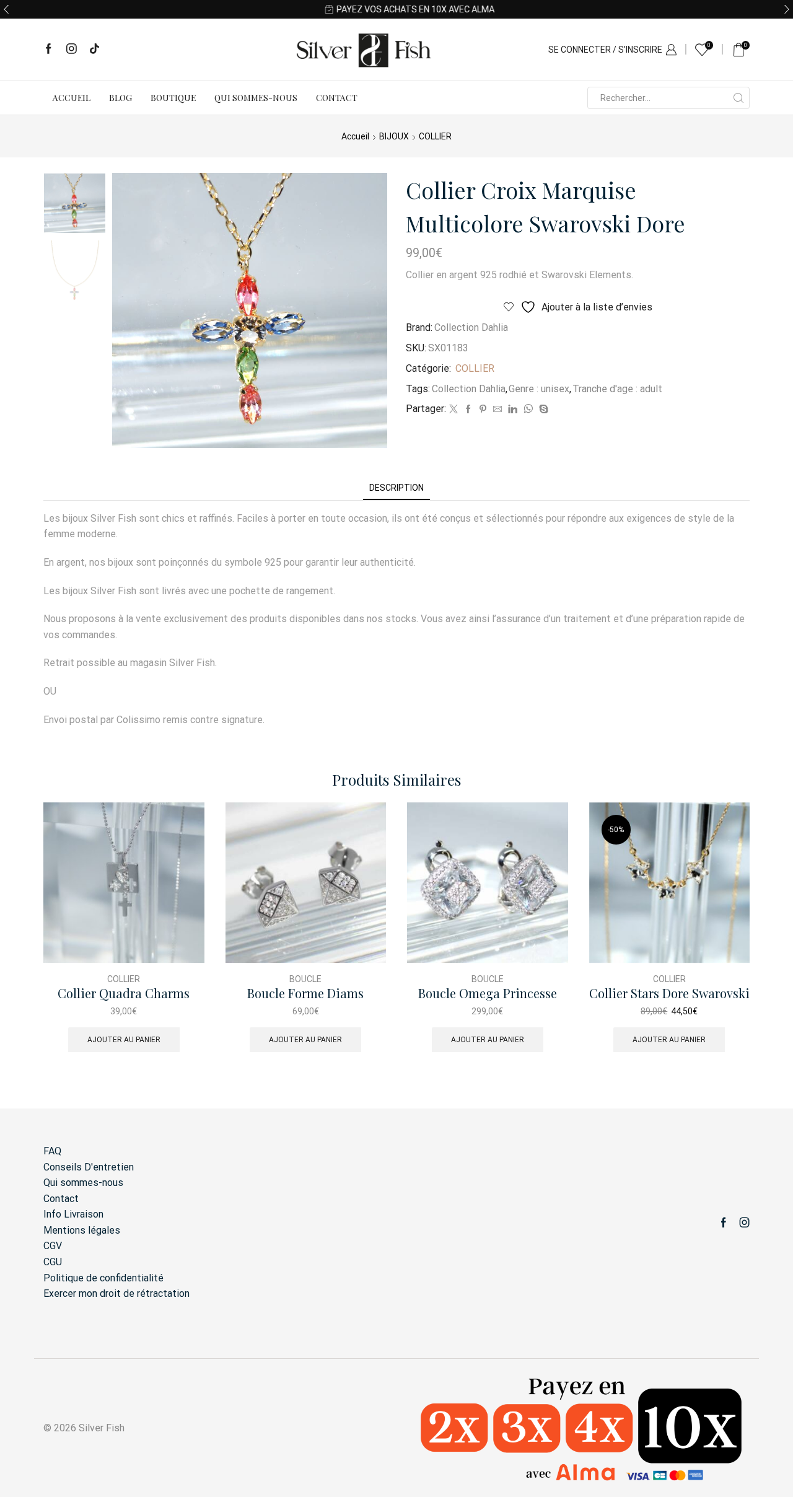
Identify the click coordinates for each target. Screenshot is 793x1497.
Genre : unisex (539, 389)
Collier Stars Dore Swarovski (669, 993)
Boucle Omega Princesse (487, 993)
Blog (120, 97)
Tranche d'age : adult (617, 389)
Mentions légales (81, 1230)
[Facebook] (48, 49)
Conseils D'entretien (88, 1167)
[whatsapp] (528, 410)
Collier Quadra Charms (124, 993)
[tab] (396, 488)
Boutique (173, 97)
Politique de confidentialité (103, 1278)
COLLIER (435, 136)
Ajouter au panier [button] (123, 1039)
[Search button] (738, 97)
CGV (52, 1246)
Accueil (71, 97)
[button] (6, 9)
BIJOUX (394, 136)
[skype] (542, 410)
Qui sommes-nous (255, 97)
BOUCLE (305, 979)
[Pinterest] (483, 410)
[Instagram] (71, 49)
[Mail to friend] (497, 410)
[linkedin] (512, 410)
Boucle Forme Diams (305, 993)
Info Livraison (73, 1214)
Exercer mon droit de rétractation (116, 1293)
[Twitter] (453, 410)
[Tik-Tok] (94, 49)
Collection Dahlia (471, 327)
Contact (336, 97)
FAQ (52, 1151)
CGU (52, 1262)
